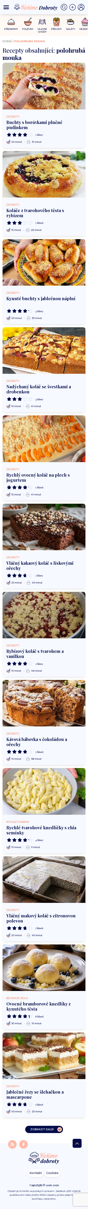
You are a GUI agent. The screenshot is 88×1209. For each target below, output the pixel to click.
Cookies (52, 1173)
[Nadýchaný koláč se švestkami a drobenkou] (44, 350)
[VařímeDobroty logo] (35, 7)
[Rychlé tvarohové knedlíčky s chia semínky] (44, 791)
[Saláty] (70, 22)
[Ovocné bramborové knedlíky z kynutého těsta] (44, 967)
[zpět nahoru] (77, 1143)
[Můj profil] (81, 7)
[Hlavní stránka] (44, 1158)
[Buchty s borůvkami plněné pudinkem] (44, 86)
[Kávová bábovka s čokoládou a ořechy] (44, 703)
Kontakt (35, 1173)
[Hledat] (65, 7)
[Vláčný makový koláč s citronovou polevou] (44, 879)
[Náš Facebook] (23, 1144)
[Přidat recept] (73, 7)
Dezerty (12, 116)
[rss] (12, 1144)
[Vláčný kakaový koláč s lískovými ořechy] (44, 527)
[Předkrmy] (11, 22)
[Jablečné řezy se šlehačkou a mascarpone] (44, 1056)
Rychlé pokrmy (17, 821)
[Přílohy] (56, 21)
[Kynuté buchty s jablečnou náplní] (44, 262)
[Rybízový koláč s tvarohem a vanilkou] (44, 615)
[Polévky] (28, 22)
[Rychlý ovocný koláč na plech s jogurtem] (44, 438)
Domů (7, 41)
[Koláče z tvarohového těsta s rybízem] (44, 174)
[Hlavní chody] (42, 22)
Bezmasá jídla (17, 998)
